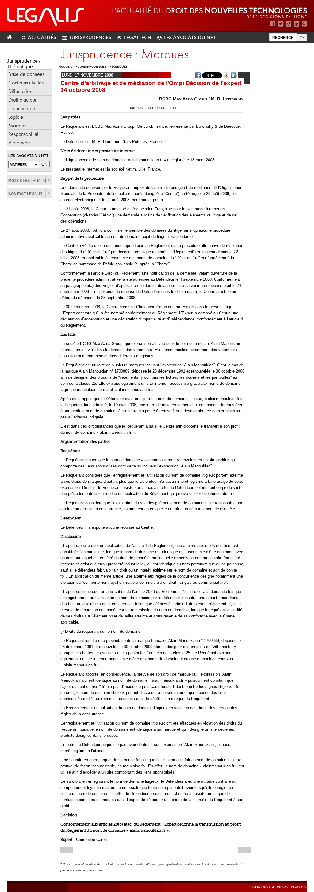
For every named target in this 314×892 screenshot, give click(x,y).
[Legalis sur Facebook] (272, 24)
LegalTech (137, 37)
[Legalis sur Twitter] (280, 24)
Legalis (27, 180)
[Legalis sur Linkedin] (296, 24)
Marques (17, 125)
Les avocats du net (190, 37)
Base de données (26, 73)
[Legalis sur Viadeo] (288, 24)
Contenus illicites (26, 82)
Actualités (42, 37)
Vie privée (19, 142)
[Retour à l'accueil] (12, 37)
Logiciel (16, 116)
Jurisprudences (90, 37)
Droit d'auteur (22, 99)
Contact (261, 887)
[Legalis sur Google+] (304, 24)
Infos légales (291, 887)
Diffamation (20, 91)
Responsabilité (23, 133)
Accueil (65, 66)
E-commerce (21, 108)
